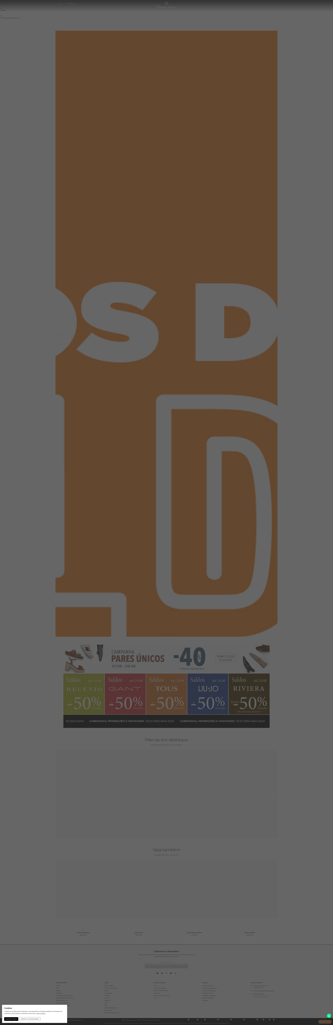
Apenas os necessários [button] (30, 1019)
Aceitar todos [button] (11, 1019)
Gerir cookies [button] (40, 1013)
